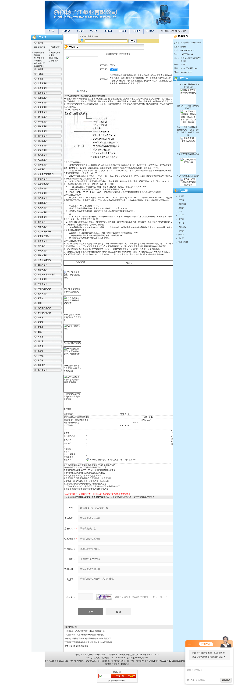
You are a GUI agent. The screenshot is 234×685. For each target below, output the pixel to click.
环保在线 (125, 664)
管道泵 (117, 494)
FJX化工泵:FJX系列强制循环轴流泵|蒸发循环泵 (84, 631)
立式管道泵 (125, 494)
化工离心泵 (97, 494)
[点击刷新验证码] (104, 597)
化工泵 (181, 219)
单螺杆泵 (182, 204)
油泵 (180, 211)
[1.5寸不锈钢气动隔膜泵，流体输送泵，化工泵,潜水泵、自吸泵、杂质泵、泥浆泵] (188, 102)
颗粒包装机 (183, 242)
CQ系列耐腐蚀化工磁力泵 (188, 167)
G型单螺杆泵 (39, 47)
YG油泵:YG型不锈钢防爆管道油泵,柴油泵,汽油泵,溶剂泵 (88, 642)
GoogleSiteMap (178, 661)
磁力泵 (181, 223)
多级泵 (181, 208)
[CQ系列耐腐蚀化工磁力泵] (188, 150)
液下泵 (181, 200)
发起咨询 (226, 680)
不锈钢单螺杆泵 (106, 661)
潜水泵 (181, 196)
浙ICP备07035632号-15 (160, 661)
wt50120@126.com (189, 68)
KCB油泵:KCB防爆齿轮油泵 (76, 646)
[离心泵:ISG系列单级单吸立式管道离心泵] (188, 170)
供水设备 (182, 227)
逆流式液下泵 (108, 494)
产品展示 (89, 36)
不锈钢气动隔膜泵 (76, 661)
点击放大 (83, 91)
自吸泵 (181, 231)
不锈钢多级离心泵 (60, 661)
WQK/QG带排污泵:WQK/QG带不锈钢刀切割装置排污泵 (87, 638)
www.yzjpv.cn (186, 72)
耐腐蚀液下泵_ (85, 494)
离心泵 (181, 238)
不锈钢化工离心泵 (91, 661)
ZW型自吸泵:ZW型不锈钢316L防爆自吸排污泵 (84, 635)
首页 (82, 36)
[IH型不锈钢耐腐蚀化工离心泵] (188, 129)
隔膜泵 (181, 234)
